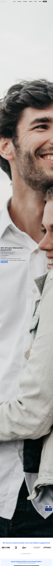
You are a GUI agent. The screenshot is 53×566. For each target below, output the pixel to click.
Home (14, 1)
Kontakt (40, 1)
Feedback (30, 1)
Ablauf (35, 1)
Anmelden (19, 1)
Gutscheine (25, 1)
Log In (45, 1)
